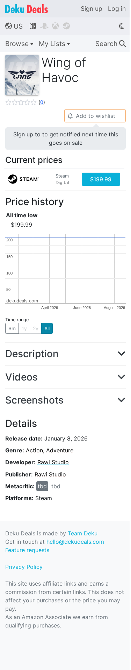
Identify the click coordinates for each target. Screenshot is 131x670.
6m (12, 328)
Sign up (91, 8)
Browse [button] (17, 43)
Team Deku (82, 533)
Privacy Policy (24, 566)
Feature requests (27, 550)
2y (35, 328)
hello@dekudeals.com (75, 541)
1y (24, 328)
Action (34, 450)
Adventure (59, 450)
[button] (25, 102)
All (47, 328)
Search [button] (110, 43)
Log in (117, 8)
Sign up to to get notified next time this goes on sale (65, 138)
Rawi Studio (53, 462)
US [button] (14, 26)
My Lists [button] (53, 43)
